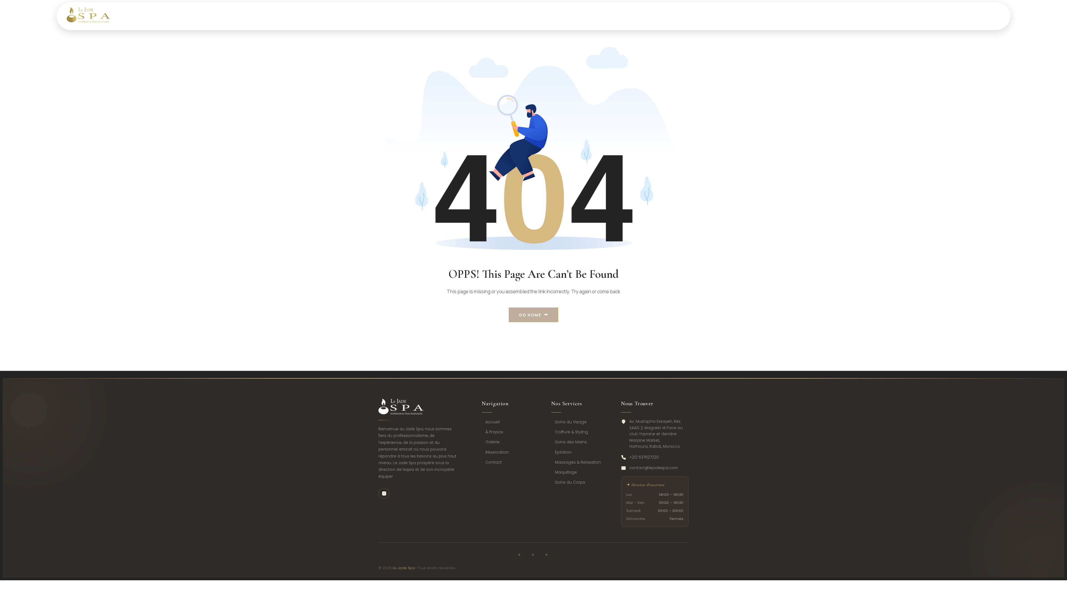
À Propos (494, 432)
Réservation (497, 452)
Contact (814, 16)
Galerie (492, 442)
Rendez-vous (730, 16)
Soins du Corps (570, 482)
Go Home (530, 315)
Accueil (492, 422)
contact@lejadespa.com (653, 468)
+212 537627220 (644, 457)
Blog (774, 16)
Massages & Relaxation (578, 462)
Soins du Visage (571, 422)
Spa (605, 16)
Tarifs (685, 16)
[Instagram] (384, 493)
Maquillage (566, 472)
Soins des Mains (571, 442)
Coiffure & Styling (571, 432)
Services (643, 16)
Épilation (563, 452)
